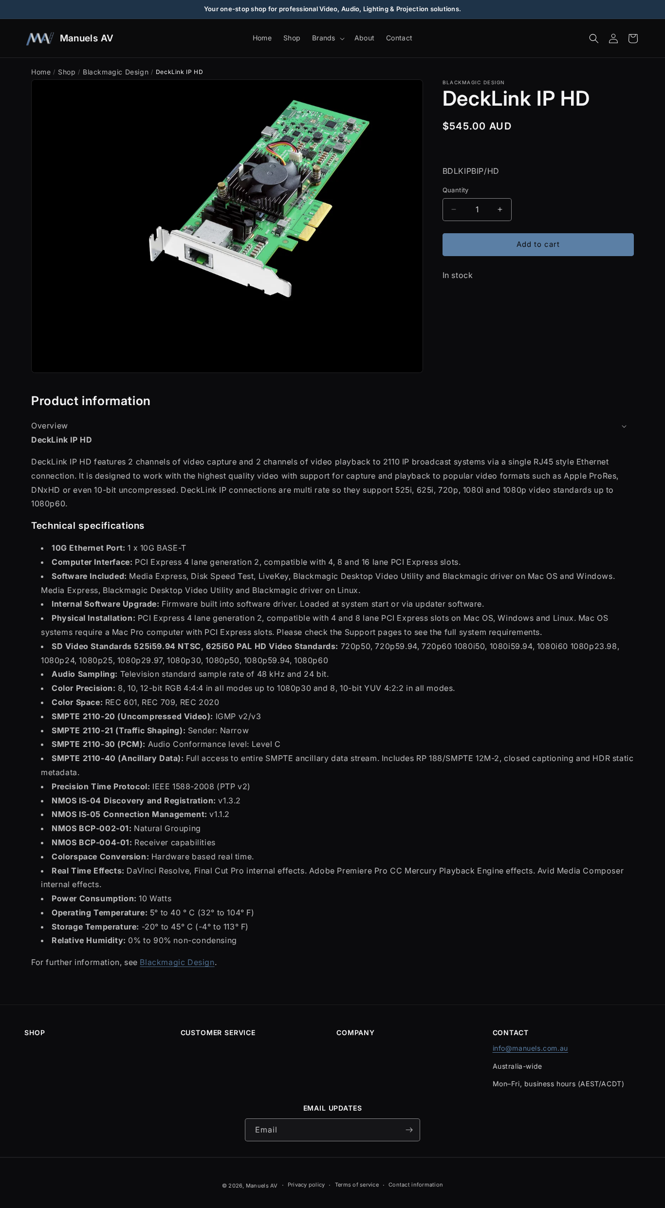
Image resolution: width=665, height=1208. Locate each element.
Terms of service (357, 1185)
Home (41, 72)
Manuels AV (262, 1185)
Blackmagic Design (115, 72)
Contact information (415, 1185)
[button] (327, 38)
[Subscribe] (409, 1129)
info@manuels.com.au (530, 1048)
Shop (66, 72)
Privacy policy (306, 1185)
